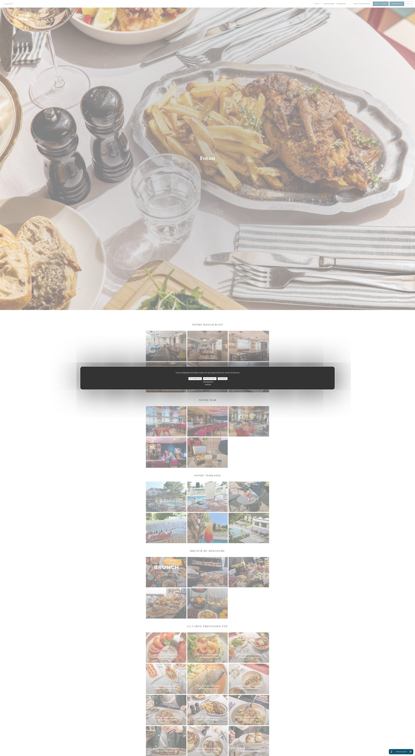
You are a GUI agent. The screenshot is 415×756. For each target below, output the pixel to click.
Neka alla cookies (209, 378)
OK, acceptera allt (195, 378)
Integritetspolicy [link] (208, 382)
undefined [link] (208, 384)
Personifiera (222, 378)
